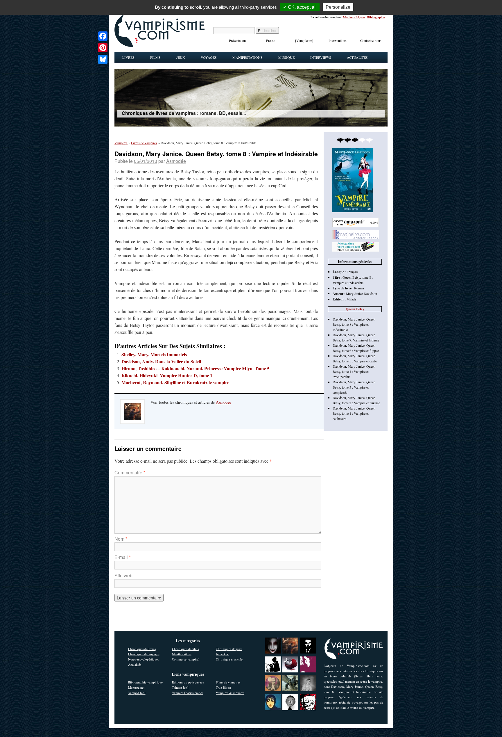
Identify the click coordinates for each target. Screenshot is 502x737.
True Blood (223, 687)
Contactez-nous (370, 40)
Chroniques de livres (142, 649)
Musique (286, 57)
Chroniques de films (185, 649)
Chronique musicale (229, 659)
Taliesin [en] (180, 687)
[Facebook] (103, 36)
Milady (351, 299)
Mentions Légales (354, 17)
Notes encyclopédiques (143, 659)
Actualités (357, 57)
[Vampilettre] (304, 40)
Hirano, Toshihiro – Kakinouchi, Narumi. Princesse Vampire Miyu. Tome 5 (195, 368)
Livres (128, 57)
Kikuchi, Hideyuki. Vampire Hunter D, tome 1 (166, 375)
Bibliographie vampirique (145, 682)
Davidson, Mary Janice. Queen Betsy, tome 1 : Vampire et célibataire (354, 413)
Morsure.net (136, 687)
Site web (123, 575)
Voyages (209, 57)
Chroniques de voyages (143, 654)
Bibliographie (376, 17)
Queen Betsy (355, 309)
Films (155, 57)
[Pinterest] (103, 48)
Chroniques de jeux (229, 649)
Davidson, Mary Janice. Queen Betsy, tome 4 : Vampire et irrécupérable (354, 371)
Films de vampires (228, 682)
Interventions (338, 40)
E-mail (122, 557)
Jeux (180, 57)
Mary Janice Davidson (361, 293)
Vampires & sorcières (230, 692)
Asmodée (176, 161)
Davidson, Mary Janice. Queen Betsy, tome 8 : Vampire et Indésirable (354, 324)
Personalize (338, 7)
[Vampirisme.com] (159, 45)
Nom (120, 538)
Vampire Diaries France (187, 692)
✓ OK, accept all (300, 7)
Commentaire (129, 472)
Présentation (237, 40)
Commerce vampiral (185, 659)
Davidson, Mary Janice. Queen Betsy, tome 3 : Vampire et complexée (354, 387)
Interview (222, 654)
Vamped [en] (137, 692)
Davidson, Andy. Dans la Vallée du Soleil (161, 361)
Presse (270, 40)
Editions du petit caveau (188, 682)
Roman (359, 288)
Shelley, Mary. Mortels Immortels (154, 354)
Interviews (320, 57)
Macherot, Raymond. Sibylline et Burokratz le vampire (175, 382)
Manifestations (247, 57)
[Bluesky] (103, 59)
